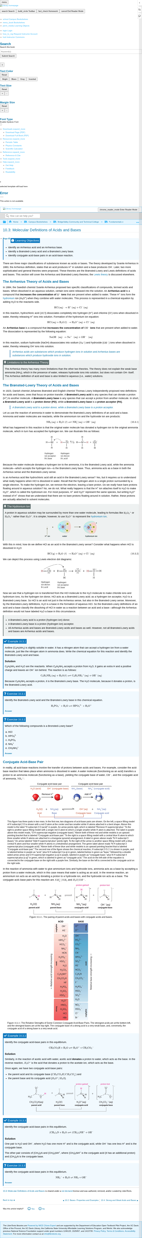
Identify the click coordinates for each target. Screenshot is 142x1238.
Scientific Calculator (14, 149)
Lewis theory (101, 274)
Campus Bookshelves (38, 222)
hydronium (9, 298)
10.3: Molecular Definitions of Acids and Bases (24, 1191)
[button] (10, 168)
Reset (4, 75)
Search (7, 216)
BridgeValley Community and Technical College (78, 222)
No (43, 1209)
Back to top (8, 1200)
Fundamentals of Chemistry (121, 222)
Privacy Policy (100, 1231)
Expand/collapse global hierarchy (6, 222)
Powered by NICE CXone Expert (42, 1225)
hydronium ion (99, 516)
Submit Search (8, 56)
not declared (67, 1191)
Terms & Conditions (115, 1231)
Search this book (7, 47)
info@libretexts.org (52, 1234)
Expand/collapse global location (137, 221)
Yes (33, 1209)
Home (15, 222)
